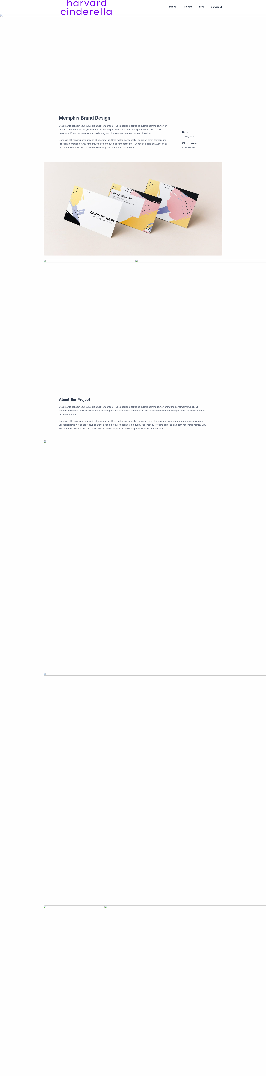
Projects (187, 6)
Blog (201, 6)
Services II (216, 6)
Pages (172, 6)
